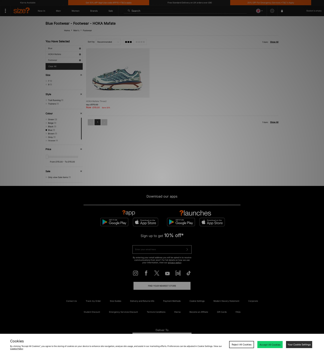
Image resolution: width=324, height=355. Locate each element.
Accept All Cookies (270, 344)
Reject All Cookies (241, 344)
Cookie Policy (16, 348)
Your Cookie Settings (299, 344)
